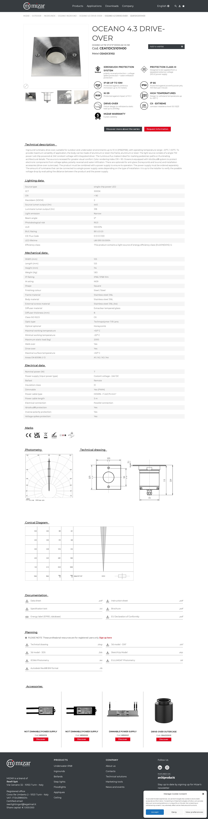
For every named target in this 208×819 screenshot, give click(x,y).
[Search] (175, 6)
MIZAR (26, 16)
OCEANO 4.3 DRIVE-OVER (90, 16)
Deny (174, 812)
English (161, 6)
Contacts (110, 771)
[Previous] (28, 56)
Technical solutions (116, 776)
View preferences (194, 812)
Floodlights (60, 787)
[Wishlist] (182, 46)
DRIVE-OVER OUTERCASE (164, 732)
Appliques (59, 792)
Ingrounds (59, 771)
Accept (154, 812)
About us (111, 766)
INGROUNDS (49, 16)
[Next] (84, 56)
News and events (115, 787)
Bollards (58, 776)
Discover (40, 739)
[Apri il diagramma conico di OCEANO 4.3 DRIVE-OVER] (79, 553)
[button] (203, 794)
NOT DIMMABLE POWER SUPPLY (40, 731)
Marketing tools (114, 781)
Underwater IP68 (63, 766)
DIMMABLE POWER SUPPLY (122, 731)
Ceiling (57, 797)
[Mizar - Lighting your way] (34, 6)
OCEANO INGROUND (67, 16)
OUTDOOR (36, 16)
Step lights (59, 781)
